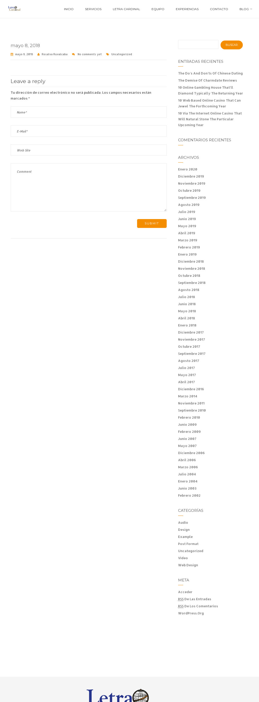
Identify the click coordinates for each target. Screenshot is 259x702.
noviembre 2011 (191, 403)
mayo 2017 (187, 375)
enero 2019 (187, 254)
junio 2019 (187, 219)
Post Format (188, 544)
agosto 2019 (189, 205)
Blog (244, 9)
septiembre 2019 (192, 198)
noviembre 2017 (191, 339)
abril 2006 (187, 460)
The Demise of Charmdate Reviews (207, 80)
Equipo (158, 9)
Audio (183, 522)
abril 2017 (186, 382)
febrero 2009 (189, 432)
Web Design (188, 565)
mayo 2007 (187, 446)
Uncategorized (121, 54)
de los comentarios (198, 606)
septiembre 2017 (191, 354)
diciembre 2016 (191, 389)
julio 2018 (186, 297)
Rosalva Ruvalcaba (55, 54)
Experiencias (187, 9)
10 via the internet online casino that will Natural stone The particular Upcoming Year (210, 119)
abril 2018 (186, 318)
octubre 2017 (189, 346)
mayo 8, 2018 (25, 45)
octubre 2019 (189, 190)
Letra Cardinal (126, 9)
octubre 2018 (189, 276)
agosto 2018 (188, 290)
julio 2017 (186, 368)
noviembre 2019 (191, 183)
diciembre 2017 (191, 332)
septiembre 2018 (192, 283)
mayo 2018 (187, 311)
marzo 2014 (187, 396)
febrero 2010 (189, 417)
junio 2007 (187, 439)
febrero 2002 (189, 495)
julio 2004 (187, 474)
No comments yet (90, 54)
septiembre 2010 (192, 410)
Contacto (219, 9)
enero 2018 (187, 325)
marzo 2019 (187, 240)
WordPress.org (191, 613)
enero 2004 (188, 481)
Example (185, 537)
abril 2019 (186, 233)
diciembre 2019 (191, 176)
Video (183, 558)
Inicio (69, 9)
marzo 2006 (188, 467)
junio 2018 (187, 304)
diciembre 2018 (191, 261)
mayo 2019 (187, 226)
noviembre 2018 (191, 268)
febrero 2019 (189, 247)
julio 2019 (186, 212)
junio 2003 (187, 488)
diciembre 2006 (191, 453)
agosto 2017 (188, 361)
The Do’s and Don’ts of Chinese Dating (210, 73)
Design (184, 530)
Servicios (93, 9)
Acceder (185, 592)
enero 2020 (187, 169)
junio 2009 (187, 424)
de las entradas (194, 599)
